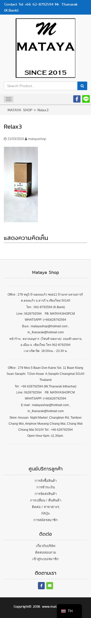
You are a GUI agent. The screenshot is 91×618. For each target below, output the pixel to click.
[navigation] (69, 611)
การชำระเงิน (45, 487)
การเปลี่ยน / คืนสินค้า (45, 500)
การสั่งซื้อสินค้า (46, 481)
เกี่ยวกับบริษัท (45, 546)
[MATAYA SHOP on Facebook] (41, 585)
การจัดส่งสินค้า (46, 494)
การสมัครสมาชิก (45, 520)
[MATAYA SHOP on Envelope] (49, 585)
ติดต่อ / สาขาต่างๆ (45, 507)
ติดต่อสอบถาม (45, 552)
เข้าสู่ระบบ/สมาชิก (45, 559)
